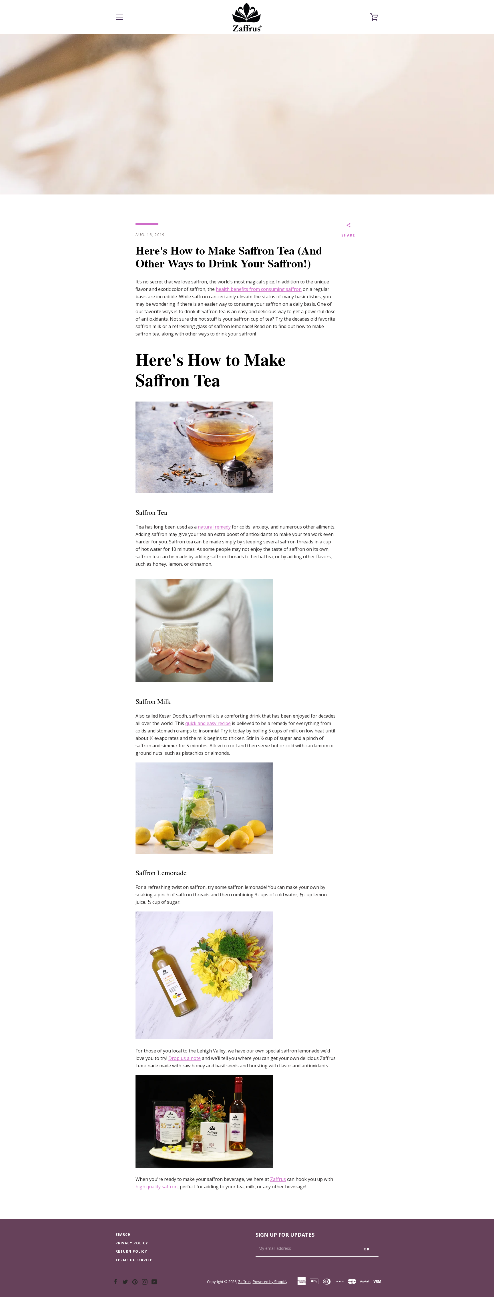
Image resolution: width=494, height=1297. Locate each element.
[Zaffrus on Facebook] (115, 1281)
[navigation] (120, 17)
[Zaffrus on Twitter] (125, 1281)
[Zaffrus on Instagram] (145, 1281)
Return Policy (131, 1251)
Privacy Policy (131, 1243)
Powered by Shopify (270, 1281)
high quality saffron (157, 1186)
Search (123, 1234)
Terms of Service (133, 1260)
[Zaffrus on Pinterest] (135, 1281)
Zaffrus (278, 1179)
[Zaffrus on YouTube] (154, 1281)
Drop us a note (184, 1058)
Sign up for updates (285, 1234)
